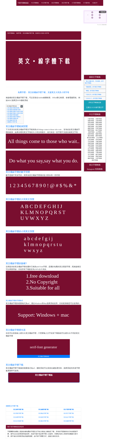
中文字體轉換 (35, 3)
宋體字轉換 (99, 119)
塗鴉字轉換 (91, 143)
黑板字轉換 (99, 156)
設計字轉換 (91, 149)
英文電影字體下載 (18, 413)
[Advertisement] (43, 20)
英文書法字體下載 (43, 421)
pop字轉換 (99, 132)
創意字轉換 (91, 150)
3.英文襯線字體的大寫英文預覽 (15, 111)
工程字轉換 (91, 147)
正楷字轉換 (99, 120)
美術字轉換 (91, 145)
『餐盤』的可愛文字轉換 (92, 90)
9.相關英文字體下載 (12, 122)
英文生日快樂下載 (18, 421)
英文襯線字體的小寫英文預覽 (20, 231)
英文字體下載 (65, 3)
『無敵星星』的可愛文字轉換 (93, 87)
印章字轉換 (99, 128)
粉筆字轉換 (91, 152)
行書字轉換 (91, 119)
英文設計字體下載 (69, 417)
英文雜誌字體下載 (43, 413)
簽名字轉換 (99, 126)
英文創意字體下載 (43, 417)
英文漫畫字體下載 (69, 421)
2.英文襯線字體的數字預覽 (13, 109)
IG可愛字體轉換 (76, 3)
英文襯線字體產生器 (16, 330)
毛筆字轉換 (91, 156)
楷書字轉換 (91, 120)
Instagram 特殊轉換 (95, 169)
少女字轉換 (99, 137)
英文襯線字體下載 (14, 365)
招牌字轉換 (91, 126)
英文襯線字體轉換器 (43, 356)
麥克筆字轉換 (91, 137)
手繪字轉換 (99, 141)
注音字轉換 (99, 158)
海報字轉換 (91, 132)
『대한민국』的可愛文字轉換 (93, 94)
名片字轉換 (91, 154)
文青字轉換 (91, 139)
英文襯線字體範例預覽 (17, 126)
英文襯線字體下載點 (44, 375)
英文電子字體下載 (69, 413)
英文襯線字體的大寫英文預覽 (20, 199)
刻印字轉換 (91, 124)
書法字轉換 (99, 154)
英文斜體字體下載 (18, 417)
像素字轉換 (99, 134)
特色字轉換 (99, 145)
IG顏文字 (94, 3)
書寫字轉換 (91, 135)
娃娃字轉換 (99, 147)
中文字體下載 (45, 3)
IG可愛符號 (86, 3)
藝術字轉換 (91, 158)
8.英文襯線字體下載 (12, 120)
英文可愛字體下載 (69, 409)
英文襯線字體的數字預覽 (18, 172)
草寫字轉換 (99, 139)
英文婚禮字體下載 (43, 409)
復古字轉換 (99, 130)
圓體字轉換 (91, 130)
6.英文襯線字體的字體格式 (13, 116)
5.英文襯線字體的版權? (13, 115)
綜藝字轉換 (99, 143)
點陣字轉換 (91, 134)
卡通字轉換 (99, 152)
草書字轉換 (99, 149)
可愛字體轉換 (11, 33)
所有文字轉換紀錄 (95, 102)
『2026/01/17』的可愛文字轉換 (93, 98)
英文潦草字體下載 (18, 409)
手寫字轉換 (91, 141)
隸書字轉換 (99, 150)
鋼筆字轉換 (99, 135)
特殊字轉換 (99, 124)
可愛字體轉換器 (23, 3)
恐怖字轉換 (91, 122)
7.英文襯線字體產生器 (12, 118)
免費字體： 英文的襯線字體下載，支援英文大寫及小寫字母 (43, 92)
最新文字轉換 (95, 77)
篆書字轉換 (91, 128)
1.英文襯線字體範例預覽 (13, 108)
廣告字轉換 (95, 160)
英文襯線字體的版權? (16, 263)
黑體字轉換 (99, 122)
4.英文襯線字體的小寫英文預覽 (15, 113)
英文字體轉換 (55, 3)
